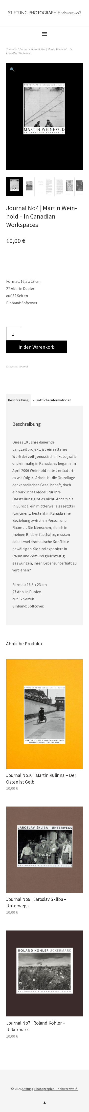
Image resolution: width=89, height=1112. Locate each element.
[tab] (18, 400)
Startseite (11, 49)
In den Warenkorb (37, 347)
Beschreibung (18, 400)
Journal (23, 49)
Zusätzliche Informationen (52, 400)
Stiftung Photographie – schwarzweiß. (50, 1089)
